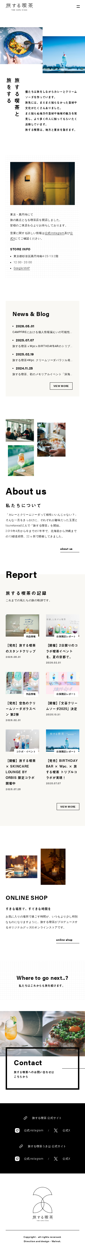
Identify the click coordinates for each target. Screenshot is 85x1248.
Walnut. (56, 1241)
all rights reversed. (49, 1236)
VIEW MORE (61, 386)
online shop (64, 940)
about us (66, 549)
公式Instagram (54, 233)
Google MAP (22, 268)
